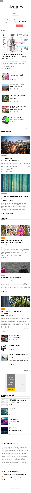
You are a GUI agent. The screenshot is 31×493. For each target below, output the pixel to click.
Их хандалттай (6, 131)
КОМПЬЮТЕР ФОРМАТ (15, 345)
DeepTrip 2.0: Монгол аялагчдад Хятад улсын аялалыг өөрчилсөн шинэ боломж (18, 356)
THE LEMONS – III (13, 419)
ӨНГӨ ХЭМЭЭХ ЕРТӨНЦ (15, 335)
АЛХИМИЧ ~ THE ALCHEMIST (17, 84)
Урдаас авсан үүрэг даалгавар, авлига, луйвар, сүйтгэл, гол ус (19, 429)
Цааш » (27, 214)
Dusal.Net (19, 486)
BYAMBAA (11, 200)
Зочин (18, 402)
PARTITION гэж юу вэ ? (15, 117)
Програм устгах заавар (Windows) (17, 410)
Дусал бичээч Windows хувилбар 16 (18, 400)
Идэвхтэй (4, 218)
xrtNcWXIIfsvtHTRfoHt (21, 411)
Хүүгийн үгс (12, 58)
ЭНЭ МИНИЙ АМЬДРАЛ (14, 160)
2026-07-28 (12, 86)
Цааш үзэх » (26, 128)
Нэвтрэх (15, 11)
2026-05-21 (11, 337)
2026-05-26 (12, 119)
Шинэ (3, 30)
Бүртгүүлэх (15, 13)
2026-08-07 (12, 77)
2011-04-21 (3, 200)
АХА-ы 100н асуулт (7, 158)
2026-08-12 (4, 58)
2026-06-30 (12, 98)
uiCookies (18, 488)
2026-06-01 (12, 109)
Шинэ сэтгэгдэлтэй (7, 395)
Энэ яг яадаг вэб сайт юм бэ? (10, 443)
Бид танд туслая (21, 119)
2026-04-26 (11, 358)
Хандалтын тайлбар (7, 466)
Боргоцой (20, 86)
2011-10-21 (3, 160)
